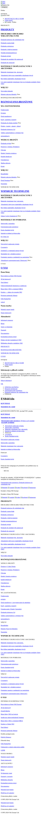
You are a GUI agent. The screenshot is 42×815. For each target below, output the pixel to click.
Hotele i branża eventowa (9, 153)
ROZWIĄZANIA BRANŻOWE (17, 102)
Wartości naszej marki (7, 309)
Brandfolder (4, 174)
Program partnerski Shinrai (9, 295)
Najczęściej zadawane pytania (10, 244)
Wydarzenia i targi (6, 773)
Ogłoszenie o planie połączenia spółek (12, 747)
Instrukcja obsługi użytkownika (10, 233)
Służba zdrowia (5, 163)
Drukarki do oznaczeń (7, 62)
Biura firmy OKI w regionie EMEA (12, 289)
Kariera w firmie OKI (7, 724)
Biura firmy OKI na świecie (9, 714)
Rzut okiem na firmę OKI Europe (11, 276)
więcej (3, 302)
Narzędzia (4, 184)
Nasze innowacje (6, 313)
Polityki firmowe (6, 737)
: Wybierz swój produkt (17, 421)
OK (2, 384)
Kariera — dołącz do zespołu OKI (11, 292)
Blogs (2, 323)
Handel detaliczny (6, 156)
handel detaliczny (6, 579)
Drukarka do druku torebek (9, 123)
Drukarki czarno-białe (7, 43)
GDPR (3, 750)
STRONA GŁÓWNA (12, 387)
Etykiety (3, 113)
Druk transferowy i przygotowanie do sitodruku (15, 602)
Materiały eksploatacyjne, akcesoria (12, 72)
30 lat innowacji (6, 279)
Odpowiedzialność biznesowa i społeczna (13, 286)
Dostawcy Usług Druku (8, 566)
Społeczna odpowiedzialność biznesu (12, 717)
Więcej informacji (6, 380)
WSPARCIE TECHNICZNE (15, 191)
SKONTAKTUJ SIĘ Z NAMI (14, 18)
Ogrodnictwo (5, 160)
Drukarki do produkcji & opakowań (12, 59)
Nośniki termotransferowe (9, 53)
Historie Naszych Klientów (9, 629)
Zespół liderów (5, 711)
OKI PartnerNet (6, 299)
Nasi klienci (4, 282)
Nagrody (3, 330)
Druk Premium (5, 180)
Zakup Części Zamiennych (9, 216)
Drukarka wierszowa (7, 46)
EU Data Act (5, 236)
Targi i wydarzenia (6, 327)
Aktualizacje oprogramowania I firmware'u (14, 260)
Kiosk (2, 166)
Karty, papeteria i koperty (8, 119)
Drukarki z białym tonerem (9, 49)
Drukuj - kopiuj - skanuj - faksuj (11, 126)
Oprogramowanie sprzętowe (9, 227)
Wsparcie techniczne (11, 389)
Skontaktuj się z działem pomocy (11, 254)
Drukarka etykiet (6, 143)
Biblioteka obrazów (7, 780)
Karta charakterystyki (7, 230)
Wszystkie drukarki (7, 91)
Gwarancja (4, 247)
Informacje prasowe (7, 320)
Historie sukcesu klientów (9, 94)
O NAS (4, 268)
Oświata (3, 150)
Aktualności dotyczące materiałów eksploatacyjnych (17, 75)
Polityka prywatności (7, 793)
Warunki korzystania (7, 789)
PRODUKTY (7, 29)
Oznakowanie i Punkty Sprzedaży (11, 609)
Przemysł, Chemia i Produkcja (10, 147)
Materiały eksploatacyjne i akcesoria (12, 201)
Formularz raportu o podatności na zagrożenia (15, 257)
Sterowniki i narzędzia (8, 223)
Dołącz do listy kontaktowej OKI (11, 340)
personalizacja (5, 136)
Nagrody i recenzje (7, 776)
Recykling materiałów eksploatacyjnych (13, 79)
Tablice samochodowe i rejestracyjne (12, 133)
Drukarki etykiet (6, 56)
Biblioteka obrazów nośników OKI (12, 343)
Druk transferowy (6, 116)
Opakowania (5, 110)
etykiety (3, 599)
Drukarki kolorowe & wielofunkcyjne (12, 39)
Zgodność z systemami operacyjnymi (12, 250)
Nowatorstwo (5, 333)
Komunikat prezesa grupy (9, 336)
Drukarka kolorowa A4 (8, 129)
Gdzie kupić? (9, 20)
